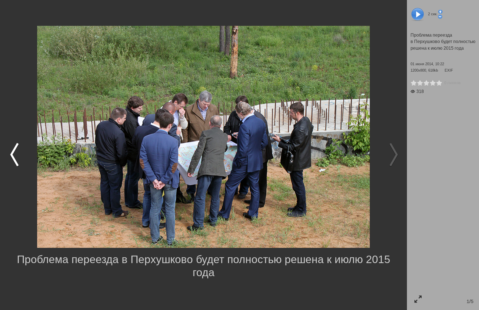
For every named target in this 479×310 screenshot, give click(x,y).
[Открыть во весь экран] (417, 299)
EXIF (449, 70)
